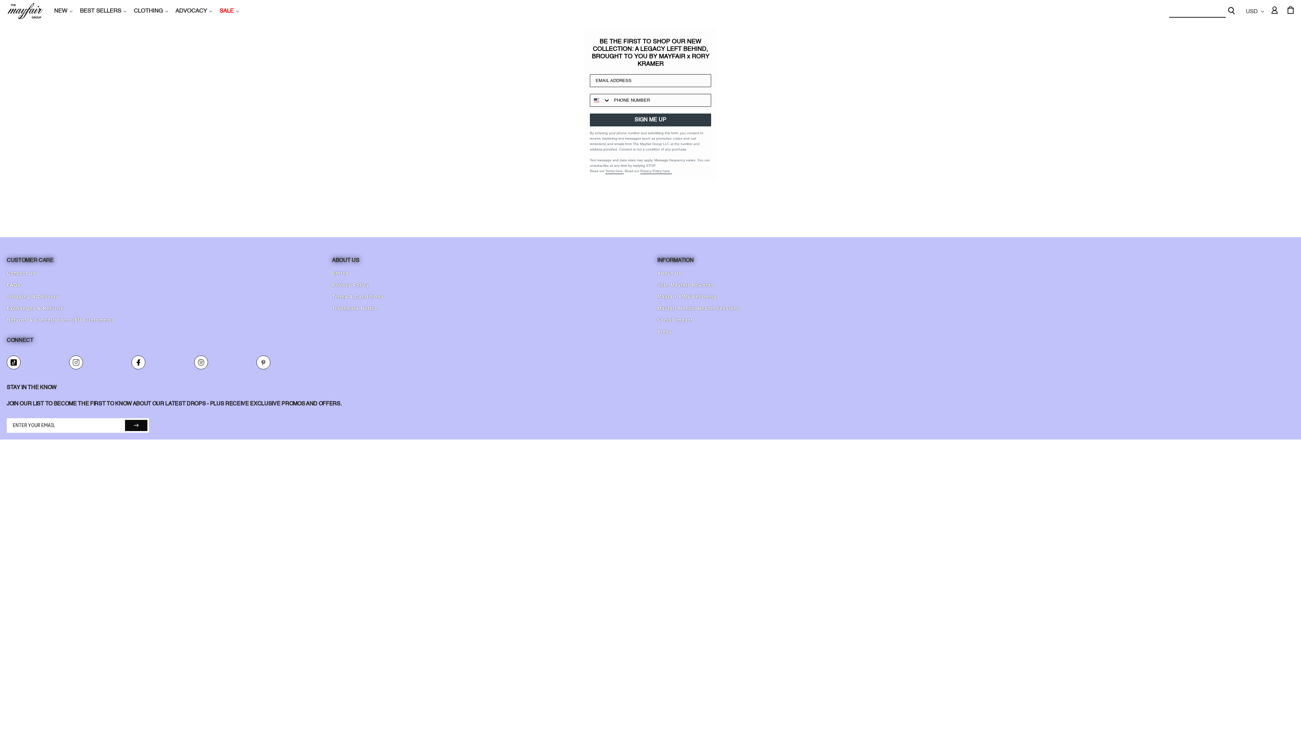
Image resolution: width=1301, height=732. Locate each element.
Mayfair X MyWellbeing (687, 296)
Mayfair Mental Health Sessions (698, 308)
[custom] (14, 362)
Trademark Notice (355, 308)
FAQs (14, 285)
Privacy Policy (350, 285)
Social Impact (675, 320)
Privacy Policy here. (656, 171)
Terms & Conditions (358, 296)
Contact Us (21, 273)
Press (664, 332)
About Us (669, 273)
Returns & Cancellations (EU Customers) (60, 320)
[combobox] (1197, 11)
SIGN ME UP (650, 120)
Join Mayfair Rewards (685, 285)
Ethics (340, 273)
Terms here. (614, 171)
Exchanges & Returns (35, 308)
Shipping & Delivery (33, 296)
